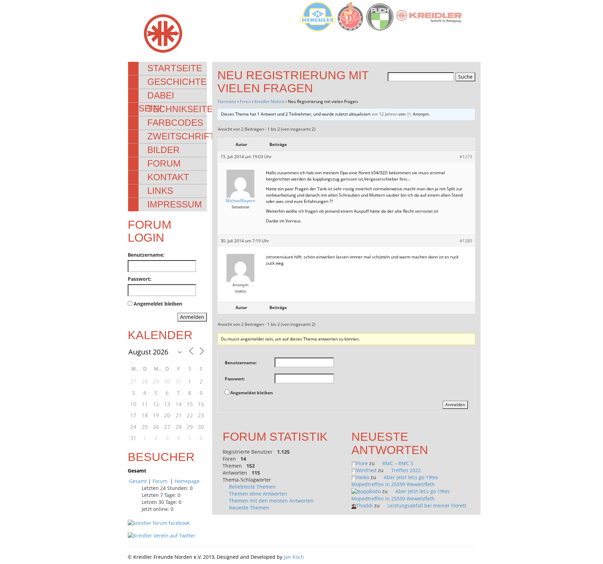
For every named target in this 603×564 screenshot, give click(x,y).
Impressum (174, 204)
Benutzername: (146, 254)
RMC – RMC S (398, 463)
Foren (245, 101)
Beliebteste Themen (252, 486)
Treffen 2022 (406, 470)
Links (160, 190)
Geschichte (177, 81)
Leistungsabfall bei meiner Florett (426, 505)
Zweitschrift (181, 136)
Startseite (174, 68)
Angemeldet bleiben (158, 303)
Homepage (187, 481)
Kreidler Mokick (269, 101)
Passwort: (139, 279)
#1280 (466, 241)
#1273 (466, 157)
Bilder (163, 150)
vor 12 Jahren (384, 114)
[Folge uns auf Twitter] (161, 535)
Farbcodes (175, 122)
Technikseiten (183, 109)
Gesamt (138, 481)
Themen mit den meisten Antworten (271, 500)
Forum (164, 163)
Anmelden (192, 317)
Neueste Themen (249, 507)
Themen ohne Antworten (258, 493)
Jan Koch (294, 557)
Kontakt (168, 177)
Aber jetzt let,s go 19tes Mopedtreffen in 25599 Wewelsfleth (394, 481)
